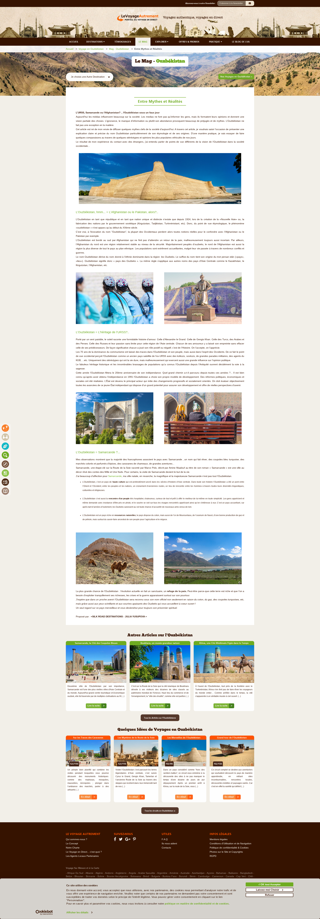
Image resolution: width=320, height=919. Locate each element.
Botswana (135, 876)
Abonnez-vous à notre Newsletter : (201, 3)
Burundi (183, 876)
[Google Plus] (128, 840)
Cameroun (217, 876)
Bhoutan (78, 876)
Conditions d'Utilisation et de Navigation (230, 843)
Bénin (193, 876)
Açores (210, 873)
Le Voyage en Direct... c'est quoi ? (84, 852)
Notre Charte (73, 847)
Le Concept (72, 843)
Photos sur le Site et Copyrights (226, 852)
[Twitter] (121, 840)
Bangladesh (246, 873)
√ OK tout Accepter (269, 884)
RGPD (213, 856)
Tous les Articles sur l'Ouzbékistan (160, 717)
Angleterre (121, 873)
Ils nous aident (169, 843)
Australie (185, 873)
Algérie (99, 873)
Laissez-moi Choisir (267, 889)
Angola (132, 873)
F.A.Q (165, 839)
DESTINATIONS (94, 41)
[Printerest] (135, 840)
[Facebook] (115, 840)
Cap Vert (241, 876)
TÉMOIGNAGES (122, 41)
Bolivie (101, 876)
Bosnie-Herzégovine (117, 876)
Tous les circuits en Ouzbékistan (160, 810)
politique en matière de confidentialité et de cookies (197, 903)
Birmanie (90, 876)
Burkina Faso (169, 876)
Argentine (162, 873)
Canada (230, 876)
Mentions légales (219, 839)
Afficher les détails (77, 912)
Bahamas (221, 873)
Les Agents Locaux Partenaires (82, 856)
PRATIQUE (215, 41)
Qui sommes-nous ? (76, 839)
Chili (250, 876)
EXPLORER (161, 41)
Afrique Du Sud (75, 873)
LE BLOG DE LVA (241, 41)
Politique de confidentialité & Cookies (229, 847)
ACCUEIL (73, 41)
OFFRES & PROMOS (189, 41)
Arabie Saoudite (146, 873)
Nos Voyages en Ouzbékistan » (236, 76)
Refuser (269, 894)
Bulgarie (156, 876)
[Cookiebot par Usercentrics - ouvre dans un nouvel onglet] (44, 912)
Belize (69, 876)
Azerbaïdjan (198, 873)
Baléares (233, 873)
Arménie (174, 873)
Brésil (146, 876)
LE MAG (143, 41)
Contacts (166, 847)
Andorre (109, 873)
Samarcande (115, 476)
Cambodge (204, 876)
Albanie (89, 873)
